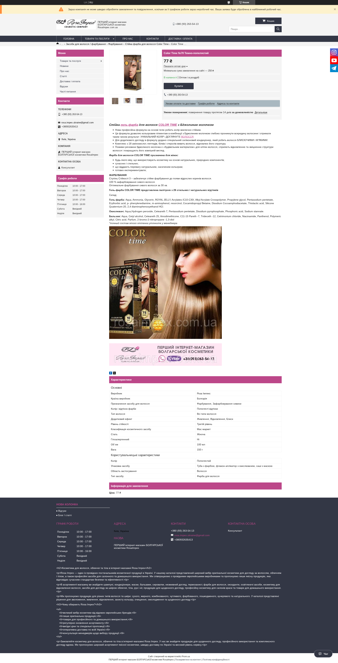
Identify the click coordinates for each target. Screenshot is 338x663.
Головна (68, 38)
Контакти (152, 38)
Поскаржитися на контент (188, 659)
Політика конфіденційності (216, 659)
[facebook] (110, 373)
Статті (63, 76)
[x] (114, 373)
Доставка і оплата (180, 38)
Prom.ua (186, 656)
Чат (326, 653)
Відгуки (64, 86)
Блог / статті (65, 515)
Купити (178, 85)
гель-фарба (129, 125)
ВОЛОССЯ (187, 136)
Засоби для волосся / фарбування (86, 44)
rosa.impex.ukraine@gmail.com (77, 122)
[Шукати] (278, 29)
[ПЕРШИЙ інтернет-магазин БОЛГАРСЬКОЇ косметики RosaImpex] (76, 28)
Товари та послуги (97, 38)
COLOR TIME (167, 125)
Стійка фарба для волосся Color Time (147, 44)
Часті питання (68, 91)
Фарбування (115, 44)
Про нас (128, 38)
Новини (64, 66)
